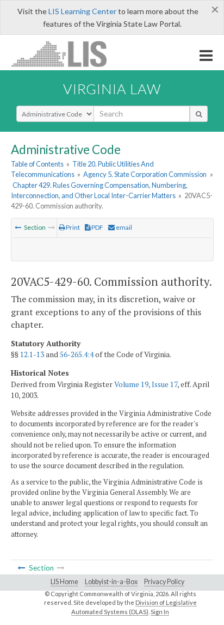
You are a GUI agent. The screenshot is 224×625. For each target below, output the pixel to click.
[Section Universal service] (18, 227)
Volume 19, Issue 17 (145, 384)
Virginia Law (112, 89)
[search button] (199, 114)
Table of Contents (37, 164)
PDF (96, 227)
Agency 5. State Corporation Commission (145, 174)
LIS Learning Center (82, 11)
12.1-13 (32, 354)
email (123, 227)
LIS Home (64, 582)
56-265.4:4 (77, 354)
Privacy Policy (164, 582)
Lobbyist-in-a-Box (111, 582)
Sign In (160, 611)
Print (72, 227)
